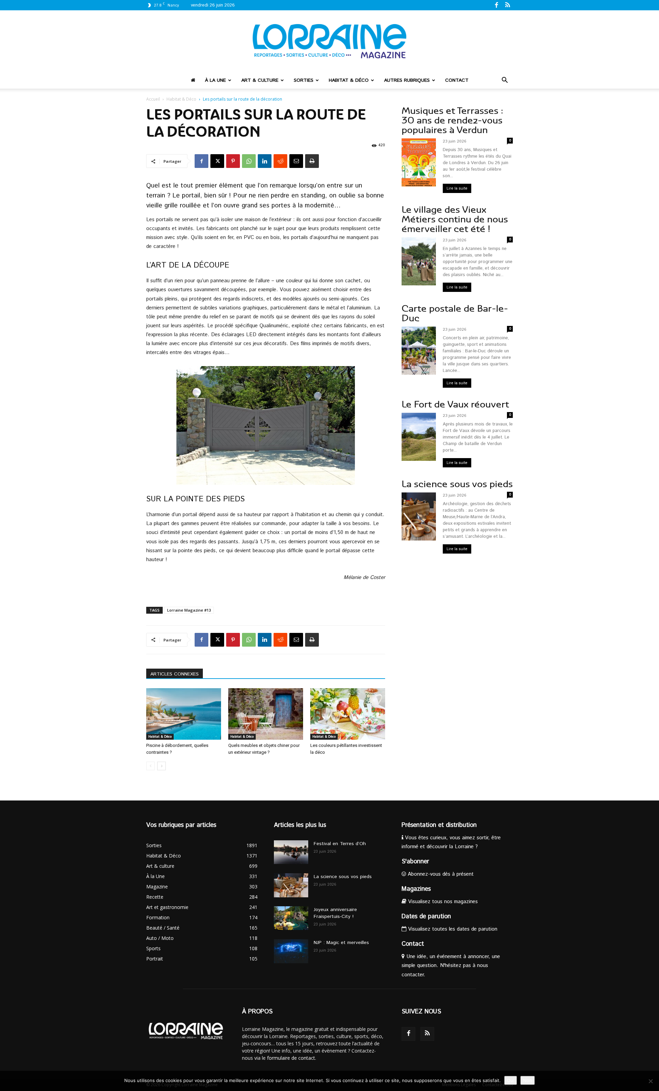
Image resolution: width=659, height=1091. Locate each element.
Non (527, 1080)
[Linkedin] (264, 161)
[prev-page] (150, 766)
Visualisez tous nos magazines (442, 901)
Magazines (416, 889)
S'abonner (415, 861)
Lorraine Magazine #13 (189, 610)
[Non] (650, 1081)
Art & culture (259, 80)
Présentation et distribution (439, 825)
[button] (504, 81)
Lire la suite (457, 188)
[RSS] (507, 5)
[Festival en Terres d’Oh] (291, 852)
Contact (457, 80)
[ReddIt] (280, 161)
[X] (217, 161)
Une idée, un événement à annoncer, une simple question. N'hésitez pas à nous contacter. (451, 965)
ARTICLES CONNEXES (174, 674)
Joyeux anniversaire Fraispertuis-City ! (335, 913)
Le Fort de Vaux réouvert (455, 404)
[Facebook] (496, 5)
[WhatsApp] (249, 161)
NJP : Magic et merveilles (341, 942)
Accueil (153, 99)
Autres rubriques (407, 80)
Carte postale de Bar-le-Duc (455, 313)
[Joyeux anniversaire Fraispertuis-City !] (291, 918)
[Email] (296, 161)
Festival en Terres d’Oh (340, 843)
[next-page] (161, 766)
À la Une (215, 80)
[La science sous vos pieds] (291, 885)
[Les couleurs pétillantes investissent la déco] (347, 714)
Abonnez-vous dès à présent (440, 874)
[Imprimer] (312, 161)
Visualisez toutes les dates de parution (451, 929)
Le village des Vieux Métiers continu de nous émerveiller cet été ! (455, 219)
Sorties (303, 80)
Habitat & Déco (349, 80)
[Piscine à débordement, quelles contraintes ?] (183, 714)
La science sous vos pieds (457, 484)
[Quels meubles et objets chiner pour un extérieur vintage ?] (265, 714)
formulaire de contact (291, 1058)
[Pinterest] (233, 161)
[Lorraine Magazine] (329, 41)
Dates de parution (426, 916)
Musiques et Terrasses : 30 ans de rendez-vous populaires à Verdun (452, 120)
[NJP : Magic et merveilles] (291, 951)
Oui (510, 1080)
